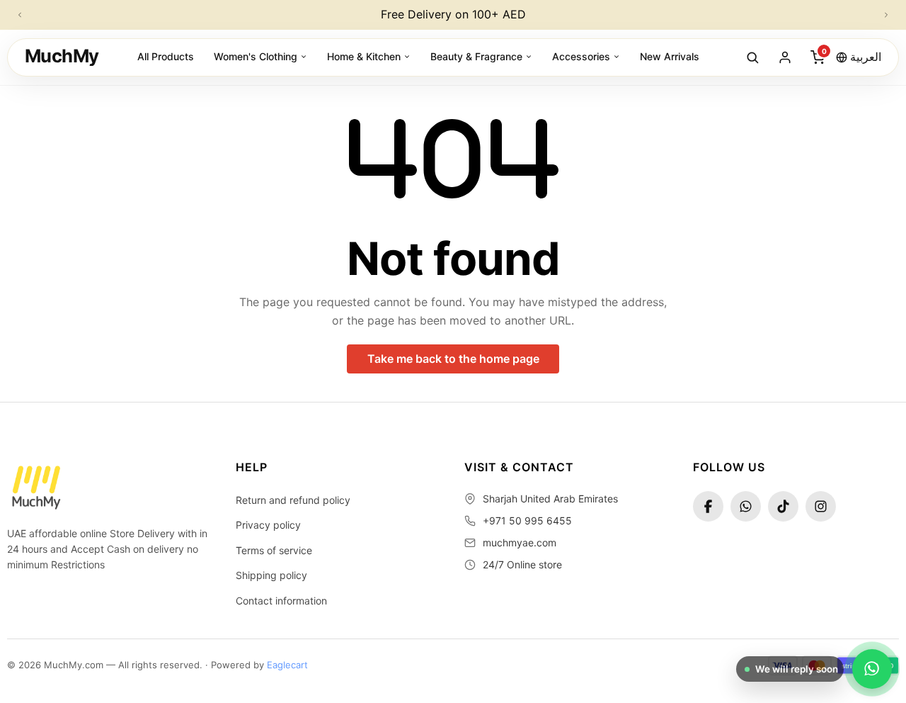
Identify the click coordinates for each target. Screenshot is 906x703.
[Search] (752, 57)
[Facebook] (708, 506)
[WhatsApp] (745, 506)
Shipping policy (271, 575)
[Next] (886, 15)
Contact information (281, 601)
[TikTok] (783, 506)
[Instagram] (820, 506)
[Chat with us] (872, 669)
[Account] (785, 57)
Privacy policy (268, 525)
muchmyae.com (519, 542)
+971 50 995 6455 (527, 520)
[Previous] (20, 15)
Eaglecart (287, 664)
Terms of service (274, 550)
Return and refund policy (293, 500)
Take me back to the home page (453, 359)
